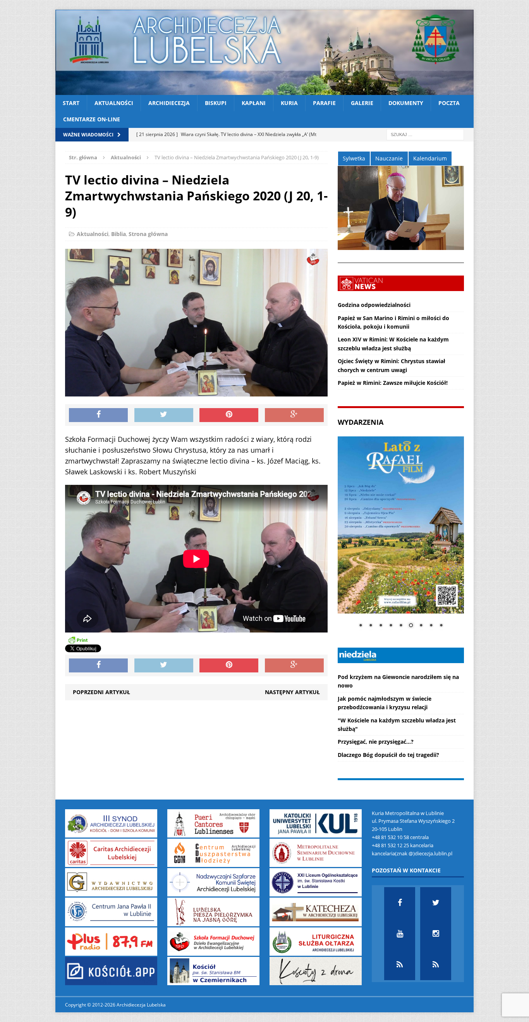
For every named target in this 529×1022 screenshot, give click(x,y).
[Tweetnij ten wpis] (163, 415)
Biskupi (216, 103)
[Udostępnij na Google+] (294, 415)
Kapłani (254, 103)
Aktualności (113, 103)
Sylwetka (354, 158)
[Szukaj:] (425, 134)
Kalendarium (430, 158)
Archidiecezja (169, 103)
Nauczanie (389, 158)
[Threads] (435, 964)
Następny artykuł (292, 692)
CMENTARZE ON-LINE (91, 119)
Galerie (362, 103)
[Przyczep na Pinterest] (228, 415)
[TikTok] (399, 964)
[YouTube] (399, 933)
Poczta (449, 103)
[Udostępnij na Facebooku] (98, 415)
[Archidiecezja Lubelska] (264, 52)
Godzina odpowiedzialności (374, 304)
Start (71, 103)
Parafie (324, 103)
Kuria (289, 103)
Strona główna (148, 234)
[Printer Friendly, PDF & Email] (78, 639)
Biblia (118, 234)
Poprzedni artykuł (101, 692)
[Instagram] (435, 933)
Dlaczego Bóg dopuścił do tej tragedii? (388, 754)
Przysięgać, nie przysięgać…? (376, 741)
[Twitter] (435, 902)
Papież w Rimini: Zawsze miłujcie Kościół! (393, 382)
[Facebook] (399, 902)
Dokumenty (405, 103)
